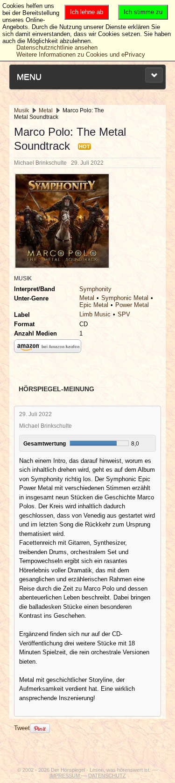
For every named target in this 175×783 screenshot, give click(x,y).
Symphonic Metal (124, 297)
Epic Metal (93, 304)
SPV (124, 314)
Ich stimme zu (143, 11)
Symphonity (95, 289)
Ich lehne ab (86, 11)
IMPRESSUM (65, 775)
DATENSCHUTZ (107, 775)
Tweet (22, 728)
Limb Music (95, 314)
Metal (86, 297)
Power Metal (132, 304)
